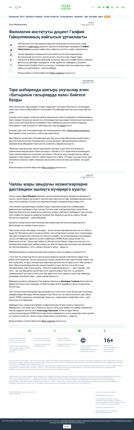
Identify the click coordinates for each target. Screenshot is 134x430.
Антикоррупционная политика (105, 395)
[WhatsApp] (11, 60)
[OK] (112, 7)
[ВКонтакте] (11, 45)
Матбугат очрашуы (34, 17)
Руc (10, 7)
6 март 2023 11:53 (87, 83)
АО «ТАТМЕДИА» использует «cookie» (107, 399)
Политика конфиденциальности (105, 407)
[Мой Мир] (11, 65)
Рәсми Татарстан (51, 17)
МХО (107, 17)
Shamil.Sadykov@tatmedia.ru (104, 412)
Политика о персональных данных (106, 392)
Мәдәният (78, 17)
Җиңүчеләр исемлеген (78, 130)
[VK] (99, 7)
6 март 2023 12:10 (87, 25)
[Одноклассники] (11, 55)
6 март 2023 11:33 (87, 177)
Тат (20, 7)
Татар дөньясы (66, 17)
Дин (86, 17)
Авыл (100, 17)
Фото (22, 17)
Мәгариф (93, 17)
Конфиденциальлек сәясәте (123, 421)
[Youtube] (107, 7)
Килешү (67, 426)
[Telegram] (103, 7)
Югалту (91, 23)
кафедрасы (33, 46)
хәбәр (63, 125)
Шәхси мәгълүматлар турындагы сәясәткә (97, 421)
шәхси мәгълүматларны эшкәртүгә (72, 421)
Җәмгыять (90, 175)
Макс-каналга (57, 73)
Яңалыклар (14, 17)
